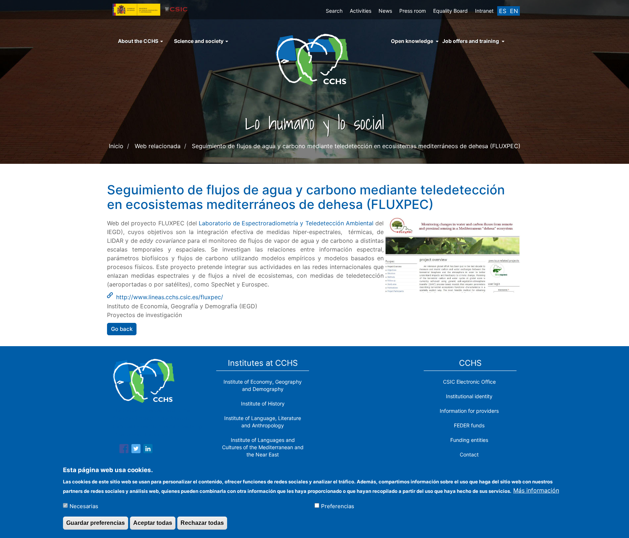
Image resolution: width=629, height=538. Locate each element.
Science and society (199, 41)
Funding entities (469, 440)
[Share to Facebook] (123, 450)
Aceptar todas (152, 523)
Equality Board (450, 11)
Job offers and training (470, 41)
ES (502, 11)
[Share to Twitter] (136, 450)
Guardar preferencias (95, 523)
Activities (360, 11)
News (385, 11)
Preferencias (337, 505)
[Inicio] (315, 59)
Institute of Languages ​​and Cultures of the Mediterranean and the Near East (263, 447)
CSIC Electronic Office (469, 382)
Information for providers (469, 411)
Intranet (484, 11)
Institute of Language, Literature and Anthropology (262, 421)
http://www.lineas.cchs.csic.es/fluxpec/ (169, 297)
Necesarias (84, 505)
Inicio (116, 146)
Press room (412, 11)
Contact (469, 454)
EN (514, 11)
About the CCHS (138, 41)
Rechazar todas (202, 523)
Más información (536, 490)
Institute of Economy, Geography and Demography (262, 385)
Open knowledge (412, 41)
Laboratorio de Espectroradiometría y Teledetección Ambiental (286, 223)
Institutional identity (469, 396)
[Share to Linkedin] (148, 450)
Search (334, 11)
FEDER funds (469, 425)
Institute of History (263, 403)
